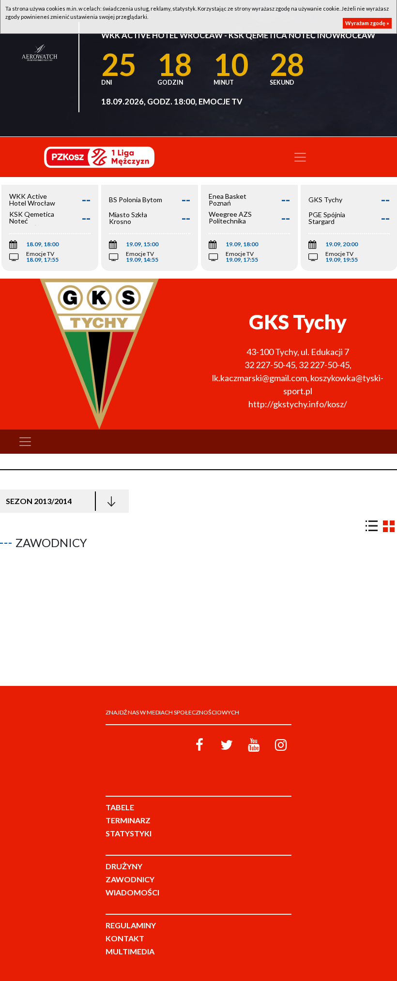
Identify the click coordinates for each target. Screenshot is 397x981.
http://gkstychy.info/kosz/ (297, 404)
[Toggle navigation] (300, 157)
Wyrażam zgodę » (367, 23)
